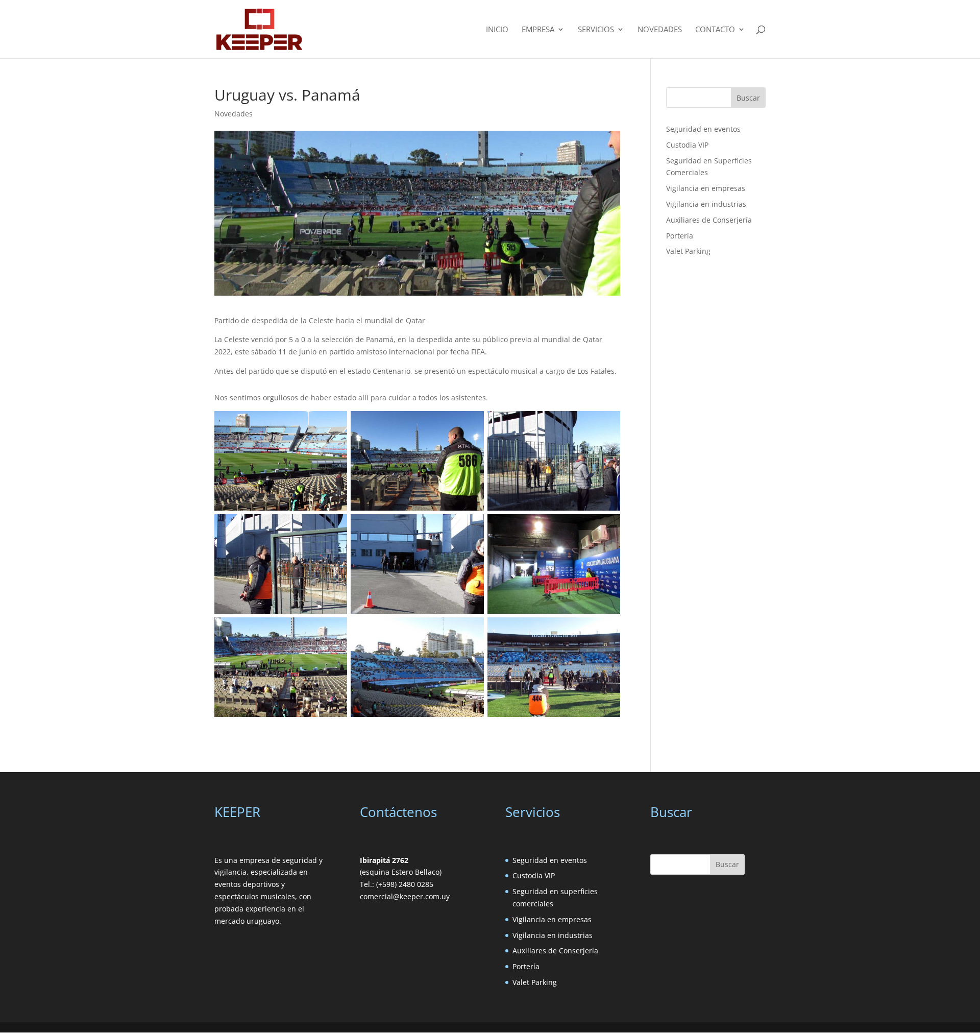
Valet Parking (688, 251)
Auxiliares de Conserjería (709, 220)
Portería (679, 236)
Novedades (660, 30)
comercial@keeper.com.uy (405, 896)
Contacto (715, 30)
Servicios (596, 30)
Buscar (748, 98)
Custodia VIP (687, 145)
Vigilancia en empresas (705, 188)
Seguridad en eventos (703, 129)
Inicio (497, 30)
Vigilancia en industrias (706, 204)
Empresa (538, 30)
